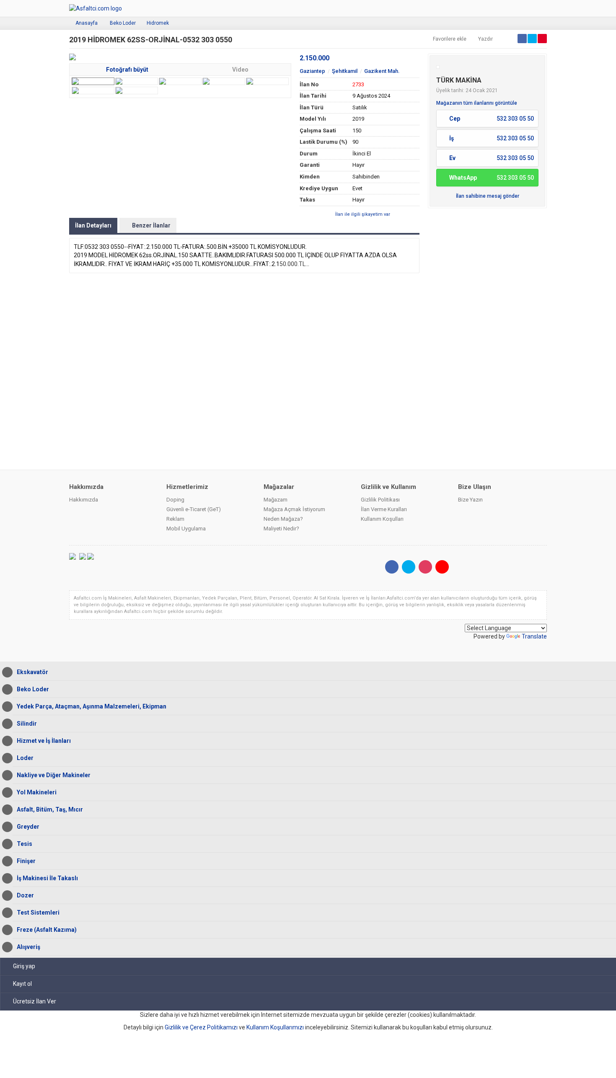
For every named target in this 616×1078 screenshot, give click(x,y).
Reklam (175, 519)
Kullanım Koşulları (382, 519)
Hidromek (158, 23)
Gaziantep (312, 71)
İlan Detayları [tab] (93, 225)
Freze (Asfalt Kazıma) (47, 929)
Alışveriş (28, 947)
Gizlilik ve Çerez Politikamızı (201, 1027)
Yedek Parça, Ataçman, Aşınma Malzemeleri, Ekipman (91, 706)
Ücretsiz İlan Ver (34, 1001)
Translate (534, 636)
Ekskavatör (32, 672)
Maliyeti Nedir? (281, 528)
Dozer (25, 895)
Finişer (26, 861)
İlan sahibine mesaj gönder (487, 196)
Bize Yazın (470, 499)
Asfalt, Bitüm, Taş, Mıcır (50, 809)
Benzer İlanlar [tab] (151, 225)
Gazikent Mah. (382, 71)
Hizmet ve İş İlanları (44, 740)
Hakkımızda (83, 499)
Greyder (28, 826)
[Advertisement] (487, 338)
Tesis (24, 843)
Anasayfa (86, 23)
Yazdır (485, 39)
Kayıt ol (22, 983)
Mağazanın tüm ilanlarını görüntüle (476, 103)
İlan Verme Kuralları (384, 509)
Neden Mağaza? (283, 519)
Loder (25, 758)
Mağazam (275, 499)
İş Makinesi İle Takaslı (47, 878)
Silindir (27, 723)
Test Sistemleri (38, 912)
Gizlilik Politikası (380, 499)
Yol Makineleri (37, 792)
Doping (175, 499)
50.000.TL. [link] (293, 264)
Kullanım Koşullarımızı (275, 1027)
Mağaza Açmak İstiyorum (294, 509)
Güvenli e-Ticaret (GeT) (193, 509)
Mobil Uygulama (186, 528)
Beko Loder (123, 23)
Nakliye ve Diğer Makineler (54, 775)
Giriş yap (24, 966)
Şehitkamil (344, 71)
